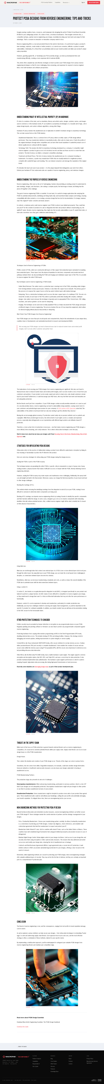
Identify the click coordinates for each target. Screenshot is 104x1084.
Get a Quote (35, 1066)
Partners (71, 1061)
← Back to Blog (22, 1046)
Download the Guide (22, 1027)
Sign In (83, 2)
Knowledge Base (54, 1071)
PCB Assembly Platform (46, 2)
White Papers (54, 1063)
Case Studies (54, 1061)
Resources (65, 2)
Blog (52, 1058)
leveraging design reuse (42, 667)
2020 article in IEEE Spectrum (67, 408)
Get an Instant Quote (94, 2)
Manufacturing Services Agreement (92, 1062)
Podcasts (53, 1069)
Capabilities (57, 2)
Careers (70, 1063)
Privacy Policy (90, 1058)
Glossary (53, 1066)
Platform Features (37, 1058)
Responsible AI (36, 1063)
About (70, 1058)
